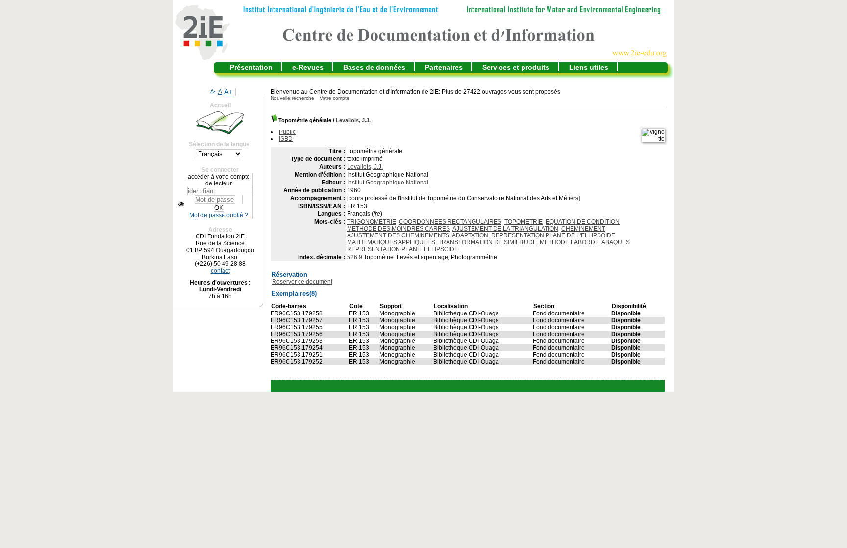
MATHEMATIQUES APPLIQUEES (391, 242)
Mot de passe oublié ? (218, 215)
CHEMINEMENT (583, 228)
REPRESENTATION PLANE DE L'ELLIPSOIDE (553, 235)
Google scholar (453, 386)
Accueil (220, 105)
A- (213, 91)
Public (287, 132)
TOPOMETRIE (523, 221)
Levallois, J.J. (353, 120)
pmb (492, 386)
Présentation (251, 67)
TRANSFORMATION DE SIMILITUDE (487, 242)
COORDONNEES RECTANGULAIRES (450, 221)
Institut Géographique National (387, 182)
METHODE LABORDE (569, 242)
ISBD (286, 138)
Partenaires (444, 67)
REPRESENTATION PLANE (384, 249)
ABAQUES (615, 242)
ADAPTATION (470, 235)
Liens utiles (588, 67)
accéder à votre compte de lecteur (219, 180)
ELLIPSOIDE (441, 249)
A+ (228, 92)
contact (220, 270)
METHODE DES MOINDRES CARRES (398, 228)
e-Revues (308, 67)
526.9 (354, 257)
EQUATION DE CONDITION (583, 221)
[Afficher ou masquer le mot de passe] (181, 204)
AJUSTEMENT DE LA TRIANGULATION (505, 228)
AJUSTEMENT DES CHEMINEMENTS (398, 235)
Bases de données (374, 67)
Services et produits (515, 67)
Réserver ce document (302, 281)
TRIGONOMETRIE (371, 221)
